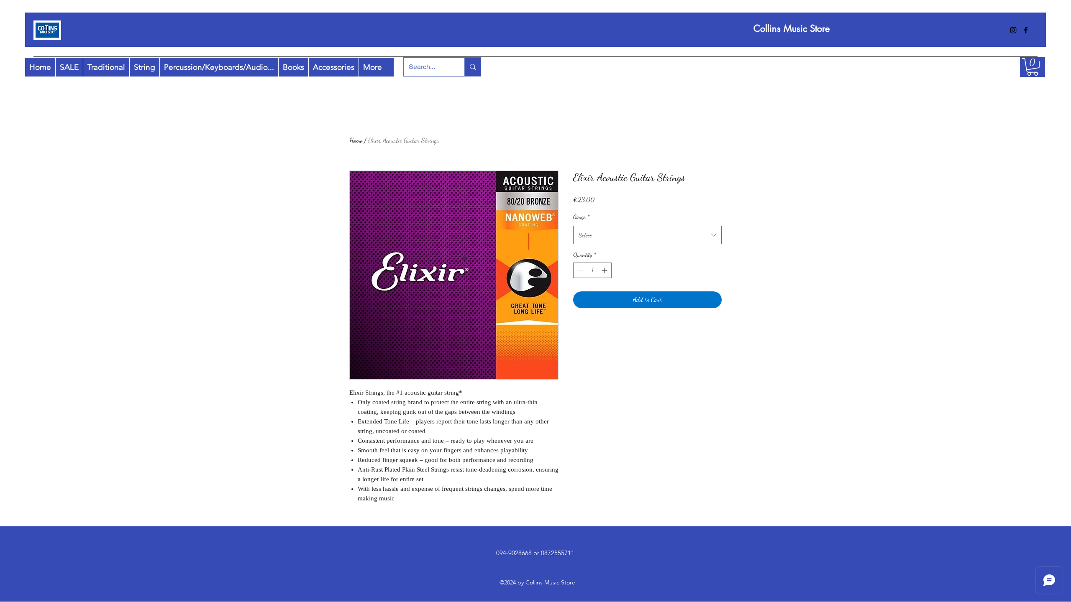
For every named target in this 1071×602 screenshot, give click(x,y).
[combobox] (647, 235)
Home (355, 140)
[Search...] (472, 67)
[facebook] (1026, 30)
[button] (1032, 67)
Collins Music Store (791, 28)
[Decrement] (579, 270)
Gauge (581, 216)
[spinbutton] (592, 270)
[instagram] (1013, 30)
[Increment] (605, 270)
